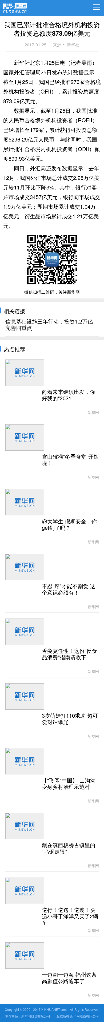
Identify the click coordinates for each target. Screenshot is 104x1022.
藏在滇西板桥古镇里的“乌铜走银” (68, 848)
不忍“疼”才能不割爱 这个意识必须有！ (68, 589)
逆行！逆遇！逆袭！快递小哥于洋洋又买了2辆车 (70, 916)
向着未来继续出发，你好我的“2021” (68, 395)
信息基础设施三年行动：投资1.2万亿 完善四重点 (49, 325)
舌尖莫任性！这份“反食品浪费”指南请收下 (69, 654)
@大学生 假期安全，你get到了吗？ (69, 524)
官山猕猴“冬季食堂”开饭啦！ (70, 460)
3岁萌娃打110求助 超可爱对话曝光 (70, 719)
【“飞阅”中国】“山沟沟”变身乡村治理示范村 (69, 783)
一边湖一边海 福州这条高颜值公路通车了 (69, 978)
